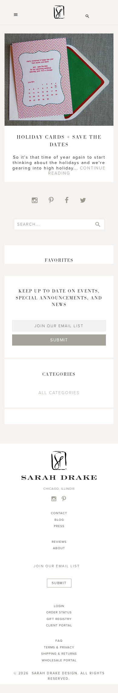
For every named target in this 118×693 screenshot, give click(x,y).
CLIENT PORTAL (59, 625)
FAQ (59, 641)
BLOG (59, 520)
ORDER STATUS (59, 612)
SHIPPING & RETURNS (59, 654)
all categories (59, 392)
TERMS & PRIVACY (59, 647)
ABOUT (59, 548)
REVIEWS (59, 542)
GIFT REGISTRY (59, 619)
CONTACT (59, 513)
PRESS (59, 526)
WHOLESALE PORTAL (59, 660)
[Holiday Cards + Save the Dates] (59, 124)
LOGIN (59, 606)
